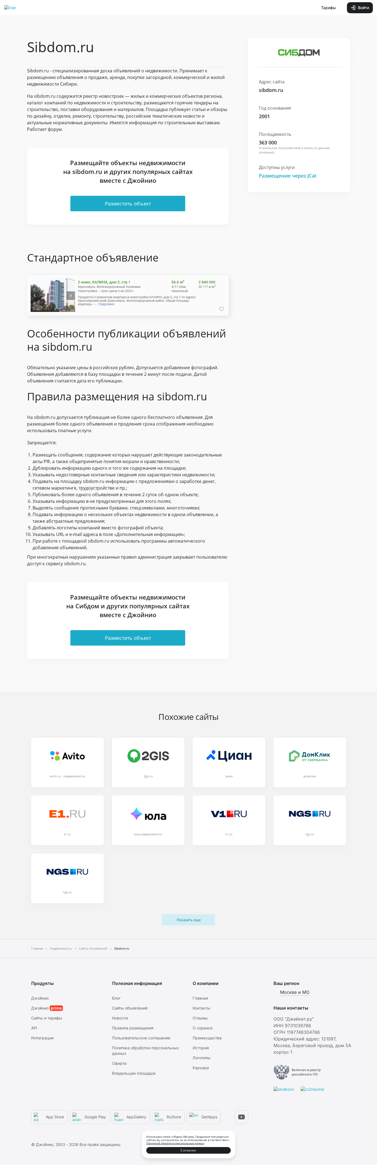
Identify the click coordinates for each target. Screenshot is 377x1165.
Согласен (188, 1150)
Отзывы (200, 1018)
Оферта (119, 1063)
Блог (116, 998)
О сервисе (203, 1028)
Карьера (201, 1067)
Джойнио (40, 998)
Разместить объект (128, 203)
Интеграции (42, 1037)
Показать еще (189, 919)
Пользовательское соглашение (141, 1037)
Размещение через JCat (288, 175)
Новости (120, 1018)
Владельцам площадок (134, 1073)
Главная (200, 998)
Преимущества (207, 1037)
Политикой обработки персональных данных (175, 1143)
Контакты (201, 1008)
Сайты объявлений (129, 1008)
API (34, 1028)
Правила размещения (132, 1028)
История (201, 1047)
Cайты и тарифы (46, 1018)
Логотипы (202, 1057)
